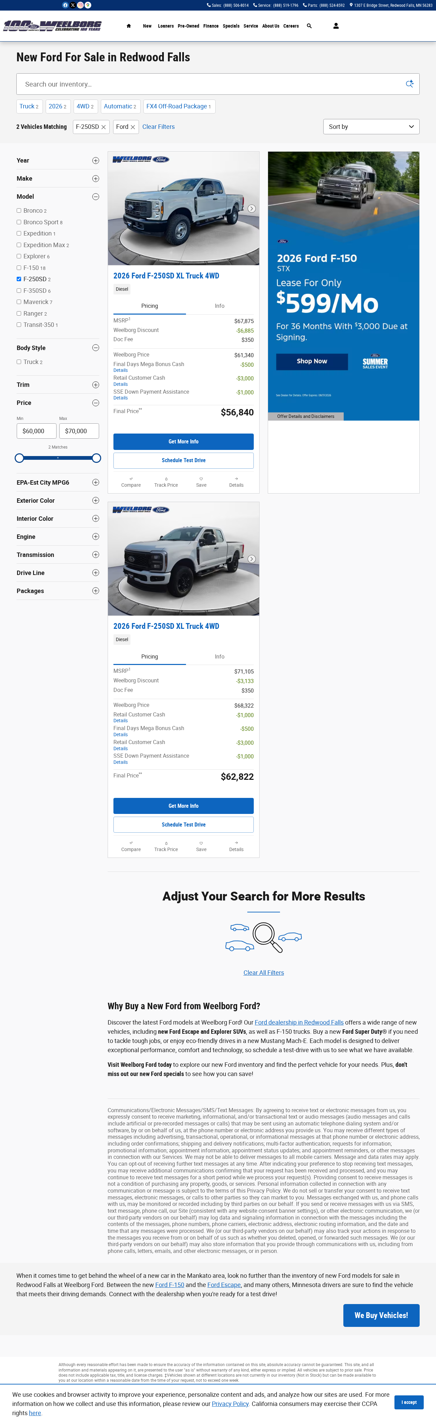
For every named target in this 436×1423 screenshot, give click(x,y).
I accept (409, 1402)
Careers (291, 26)
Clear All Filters (264, 972)
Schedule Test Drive (184, 460)
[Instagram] (80, 5)
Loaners (166, 26)
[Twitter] (72, 5)
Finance (211, 26)
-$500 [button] (247, 365)
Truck (28, 106)
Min (20, 418)
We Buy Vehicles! (381, 1315)
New (147, 26)
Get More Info (184, 441)
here (35, 1413)
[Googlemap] (87, 5)
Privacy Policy (230, 1403)
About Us (270, 26)
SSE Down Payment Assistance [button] (151, 395)
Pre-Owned (188, 26)
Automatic (120, 106)
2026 (57, 106)
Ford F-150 (169, 1284)
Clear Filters (158, 126)
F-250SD (87, 126)
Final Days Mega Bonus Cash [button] (148, 367)
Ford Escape (224, 1284)
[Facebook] (65, 5)
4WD (85, 106)
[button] (183, 289)
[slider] (19, 458)
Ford (122, 126)
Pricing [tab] (149, 306)
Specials (231, 26)
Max (63, 418)
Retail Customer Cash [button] (139, 381)
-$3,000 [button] (245, 378)
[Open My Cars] (334, 26)
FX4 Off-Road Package (178, 106)
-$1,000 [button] (245, 392)
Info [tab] (219, 306)
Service (251, 26)
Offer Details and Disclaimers (304, 417)
